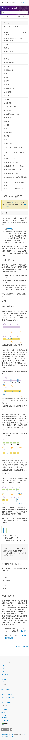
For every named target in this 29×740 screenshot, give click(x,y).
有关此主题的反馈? (22, 647)
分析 (7, 16)
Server (3, 671)
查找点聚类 (7, 99)
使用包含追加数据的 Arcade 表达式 (14, 162)
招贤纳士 (4, 712)
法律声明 (14, 736)
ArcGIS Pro (4, 692)
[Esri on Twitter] (2, 729)
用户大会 (4, 718)
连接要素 (6, 121)
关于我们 (4, 709)
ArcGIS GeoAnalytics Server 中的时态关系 (15, 154)
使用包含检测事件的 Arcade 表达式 (14, 169)
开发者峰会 (4, 720)
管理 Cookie (8, 736)
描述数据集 (7, 77)
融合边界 (6, 84)
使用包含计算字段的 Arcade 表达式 (14, 166)
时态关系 (9, 229)
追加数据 (6, 48)
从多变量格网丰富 (9, 88)
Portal (3, 669)
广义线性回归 (8, 110)
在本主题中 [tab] (5, 213)
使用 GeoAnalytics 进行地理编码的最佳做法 (15, 184)
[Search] (21, 2)
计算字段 (6, 59)
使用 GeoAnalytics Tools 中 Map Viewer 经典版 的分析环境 (15, 39)
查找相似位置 (8, 103)
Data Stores (4, 674)
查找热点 (6, 95)
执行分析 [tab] (6, 23)
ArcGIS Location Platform (8, 697)
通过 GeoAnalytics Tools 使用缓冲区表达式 (15, 178)
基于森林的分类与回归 (10, 106)
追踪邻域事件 (8, 143)
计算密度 (6, 55)
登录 (26, 2)
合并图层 (6, 125)
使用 (2, 16)
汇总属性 (6, 136)
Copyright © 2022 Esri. (7, 734)
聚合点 (6, 44)
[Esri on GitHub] (8, 729)
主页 (2, 666)
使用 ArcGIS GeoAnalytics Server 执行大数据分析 (15, 34)
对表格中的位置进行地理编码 (12, 114)
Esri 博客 (3, 715)
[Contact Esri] (11, 729)
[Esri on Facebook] (5, 729)
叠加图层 (6, 128)
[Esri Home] (5, 724)
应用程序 (4, 679)
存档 (12, 202)
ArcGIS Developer (6, 700)
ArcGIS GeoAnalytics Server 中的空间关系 (15, 148)
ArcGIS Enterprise (9, 3)
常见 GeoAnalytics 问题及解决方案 (13, 188)
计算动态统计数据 (9, 62)
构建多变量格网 (8, 51)
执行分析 (21, 16)
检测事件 (6, 81)
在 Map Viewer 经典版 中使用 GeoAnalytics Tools (12, 28)
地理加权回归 (8, 117)
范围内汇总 (7, 139)
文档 (2, 682)
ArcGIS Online (5, 689)
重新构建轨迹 (8, 132)
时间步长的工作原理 (9, 158)
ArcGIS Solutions (6, 702)
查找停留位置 (8, 92)
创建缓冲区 (7, 73)
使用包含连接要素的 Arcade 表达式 (14, 173)
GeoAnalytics (13, 16)
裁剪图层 (6, 66)
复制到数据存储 (8, 70)
